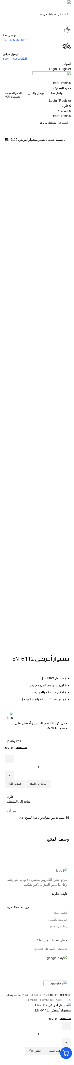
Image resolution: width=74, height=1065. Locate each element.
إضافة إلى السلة (38, 783)
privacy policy (58, 926)
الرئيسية (60, 139)
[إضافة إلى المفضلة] (55, 1060)
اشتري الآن (15, 783)
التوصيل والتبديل (57, 919)
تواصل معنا (60, 912)
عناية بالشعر (46, 139)
